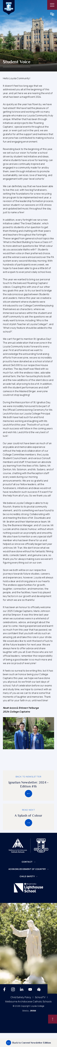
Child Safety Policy (21, 997)
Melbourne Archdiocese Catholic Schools (28, 1001)
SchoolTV (40, 997)
